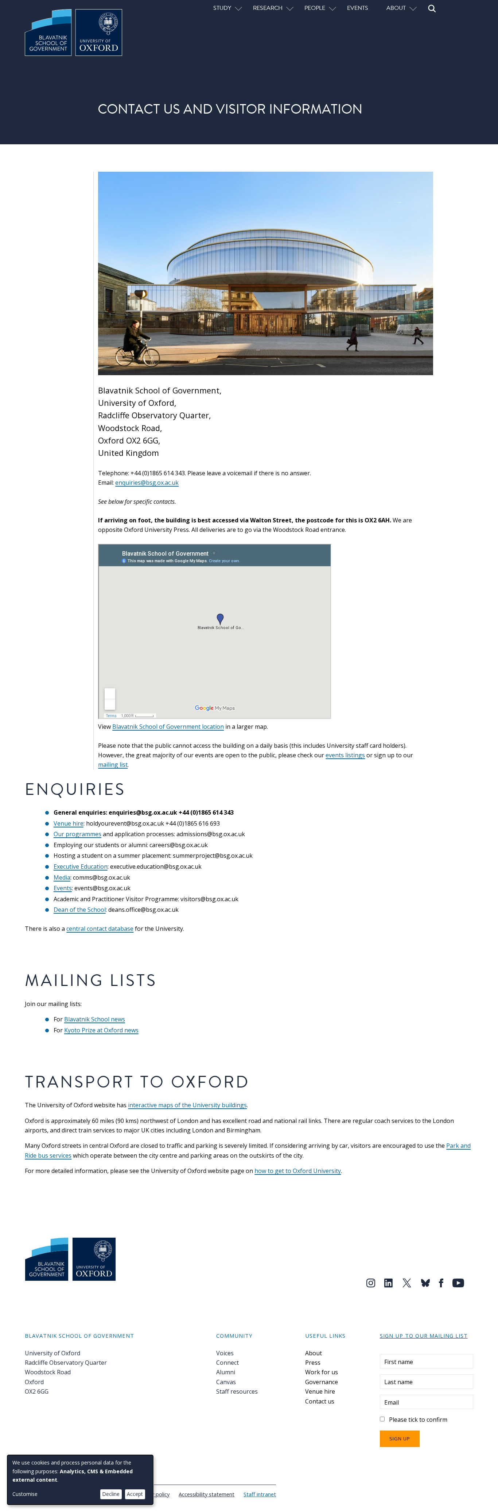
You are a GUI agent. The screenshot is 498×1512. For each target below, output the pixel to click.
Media (62, 877)
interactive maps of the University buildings (187, 1105)
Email (391, 1402)
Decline (111, 1493)
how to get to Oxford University (297, 1171)
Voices (225, 1353)
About (313, 1353)
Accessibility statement (206, 1494)
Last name (398, 1382)
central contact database (99, 929)
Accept (135, 1493)
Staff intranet (260, 1494)
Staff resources (237, 1391)
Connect (227, 1363)
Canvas (226, 1382)
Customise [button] (25, 1493)
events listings (345, 755)
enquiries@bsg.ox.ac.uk (147, 483)
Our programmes (77, 834)
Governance (321, 1382)
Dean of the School (80, 910)
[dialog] (80, 1480)
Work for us (321, 1372)
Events (357, 7)
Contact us (319, 1401)
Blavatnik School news (94, 1019)
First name (398, 1362)
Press (312, 1363)
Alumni (225, 1372)
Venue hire (68, 823)
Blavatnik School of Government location (168, 727)
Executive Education (81, 866)
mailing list (113, 765)
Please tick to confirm (418, 1420)
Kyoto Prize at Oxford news (101, 1030)
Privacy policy (153, 1494)
